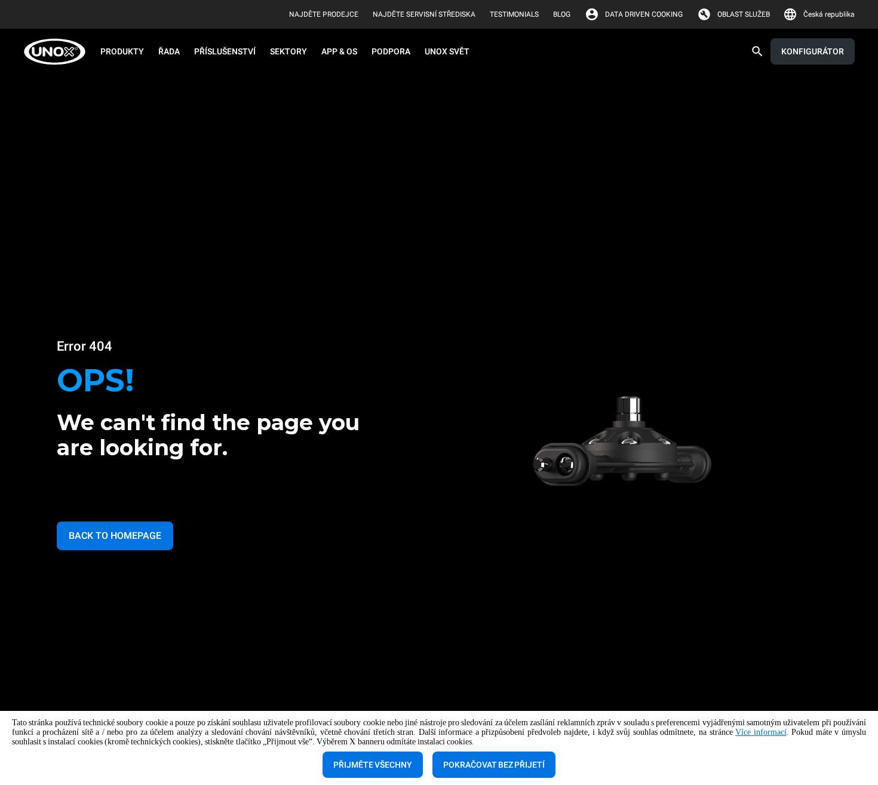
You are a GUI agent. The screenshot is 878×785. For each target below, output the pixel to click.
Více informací (761, 732)
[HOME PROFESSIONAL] (58, 51)
